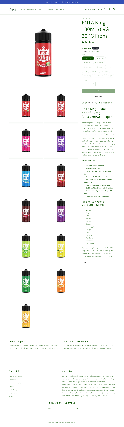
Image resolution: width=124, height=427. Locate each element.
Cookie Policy (13, 390)
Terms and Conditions (15, 383)
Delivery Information (15, 376)
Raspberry (101, 58)
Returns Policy (13, 379)
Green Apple (89, 67)
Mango (95, 71)
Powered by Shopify (71, 422)
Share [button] (85, 262)
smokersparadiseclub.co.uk (59, 422)
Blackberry (105, 71)
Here (90, 102)
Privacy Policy (13, 393)
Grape (111, 76)
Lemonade (100, 76)
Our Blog (11, 396)
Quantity (84, 80)
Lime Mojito (100, 63)
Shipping (84, 51)
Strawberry (88, 76)
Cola (86, 71)
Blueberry (88, 63)
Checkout (98, 96)
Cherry (110, 67)
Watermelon (89, 58)
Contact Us (12, 386)
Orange (100, 67)
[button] (31, 9)
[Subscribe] (77, 408)
